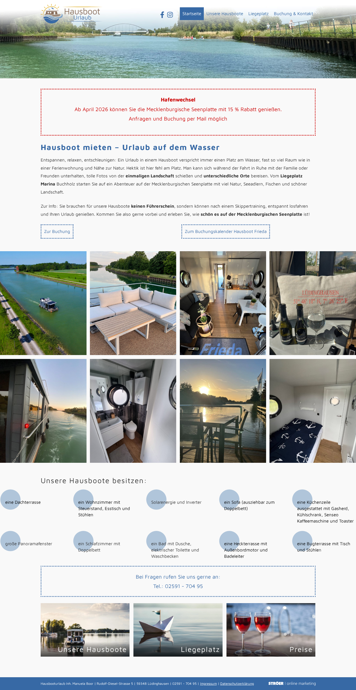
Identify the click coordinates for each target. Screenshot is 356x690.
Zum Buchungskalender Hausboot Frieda (226, 231)
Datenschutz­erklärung (237, 683)
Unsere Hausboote (224, 13)
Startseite (191, 13)
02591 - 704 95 (184, 586)
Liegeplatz (258, 13)
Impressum (208, 683)
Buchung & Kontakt (293, 13)
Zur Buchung (57, 231)
